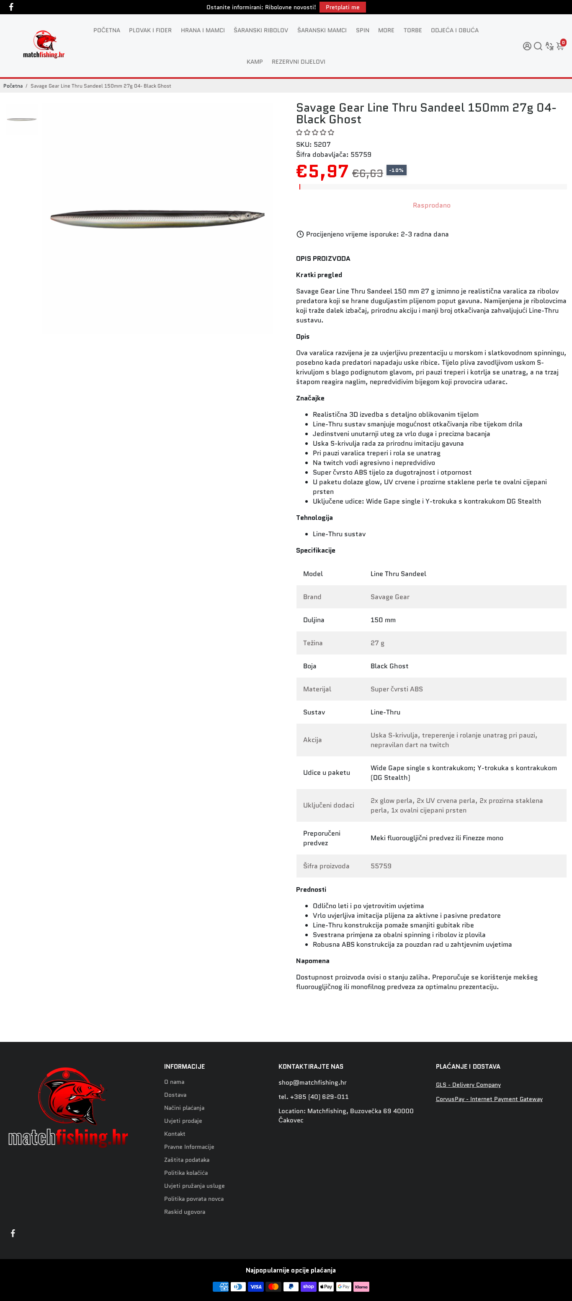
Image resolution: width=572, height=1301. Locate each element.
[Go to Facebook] (11, 7)
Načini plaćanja (184, 1108)
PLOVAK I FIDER (150, 30)
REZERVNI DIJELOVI (298, 61)
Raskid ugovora (184, 1212)
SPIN (362, 30)
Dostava (175, 1095)
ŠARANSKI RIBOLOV (261, 30)
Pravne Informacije (189, 1147)
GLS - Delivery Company (468, 1085)
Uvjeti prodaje (183, 1121)
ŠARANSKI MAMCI (322, 30)
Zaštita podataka (186, 1160)
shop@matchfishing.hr (312, 1082)
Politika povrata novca (194, 1199)
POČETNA (106, 30)
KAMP (255, 61)
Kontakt (175, 1134)
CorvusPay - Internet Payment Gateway (489, 1099)
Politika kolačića (186, 1173)
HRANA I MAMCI (203, 30)
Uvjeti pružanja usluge (194, 1186)
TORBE (413, 30)
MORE (386, 30)
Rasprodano (432, 205)
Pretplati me (343, 7)
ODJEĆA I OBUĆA (455, 30)
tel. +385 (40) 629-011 (313, 1096)
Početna (13, 85)
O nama (174, 1082)
